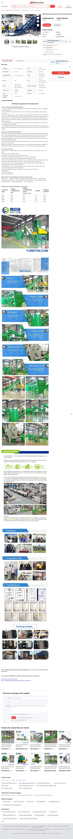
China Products (13, 826)
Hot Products (5, 826)
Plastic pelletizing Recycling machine (27, 783)
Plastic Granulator (7, 801)
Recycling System (53, 811)
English (11, 829)
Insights (39, 827)
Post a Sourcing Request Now (18, 720)
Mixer (55, 785)
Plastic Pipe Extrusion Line (60, 783)
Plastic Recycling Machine (35, 10)
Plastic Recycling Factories (24, 811)
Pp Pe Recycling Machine (52, 815)
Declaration (51, 833)
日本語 (60, 829)
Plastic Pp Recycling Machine (25, 815)
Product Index (65, 826)
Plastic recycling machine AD (25, 788)
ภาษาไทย (68, 829)
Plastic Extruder (4, 785)
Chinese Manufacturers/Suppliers (23, 826)
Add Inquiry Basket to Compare (21, 46)
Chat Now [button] (57, 25)
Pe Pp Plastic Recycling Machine (10, 818)
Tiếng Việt (34, 830)
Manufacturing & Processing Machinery (12, 10)
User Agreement (44, 833)
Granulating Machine (41, 801)
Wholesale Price (43, 826)
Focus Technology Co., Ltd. (27, 833)
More (2, 821)
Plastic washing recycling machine (9, 783)
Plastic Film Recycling (39, 815)
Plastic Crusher (30, 801)
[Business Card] (70, 67)
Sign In (44, 54)
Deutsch (42, 829)
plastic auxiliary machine (6, 788)
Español (15, 829)
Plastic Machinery (25, 10)
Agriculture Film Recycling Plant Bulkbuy (28, 818)
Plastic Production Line (19, 801)
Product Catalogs (22, 780)
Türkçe (29, 830)
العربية (52, 829)
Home (2, 10)
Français (26, 829)
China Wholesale (35, 826)
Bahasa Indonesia (41, 830)
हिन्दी (64, 829)
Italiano (37, 829)
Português (21, 829)
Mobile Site (34, 827)
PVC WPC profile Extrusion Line (43, 783)
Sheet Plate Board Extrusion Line (26, 785)
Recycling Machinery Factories (39, 811)
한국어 (56, 829)
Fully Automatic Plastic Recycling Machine (12, 805)
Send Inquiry (47, 25)
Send (14, 717)
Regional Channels (57, 826)
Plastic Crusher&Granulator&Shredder (44, 785)
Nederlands (47, 829)
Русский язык (32, 829)
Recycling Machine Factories (9, 811)
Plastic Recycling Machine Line (9, 815)
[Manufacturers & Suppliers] (36, 2)
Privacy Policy (57, 833)
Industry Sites (50, 826)
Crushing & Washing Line (54, 801)
